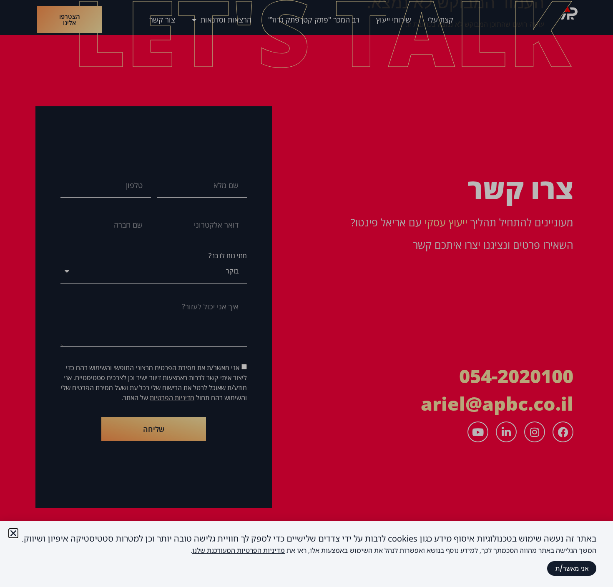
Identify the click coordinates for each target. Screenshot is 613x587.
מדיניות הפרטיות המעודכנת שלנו (238, 550)
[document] (306, 293)
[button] (13, 533)
